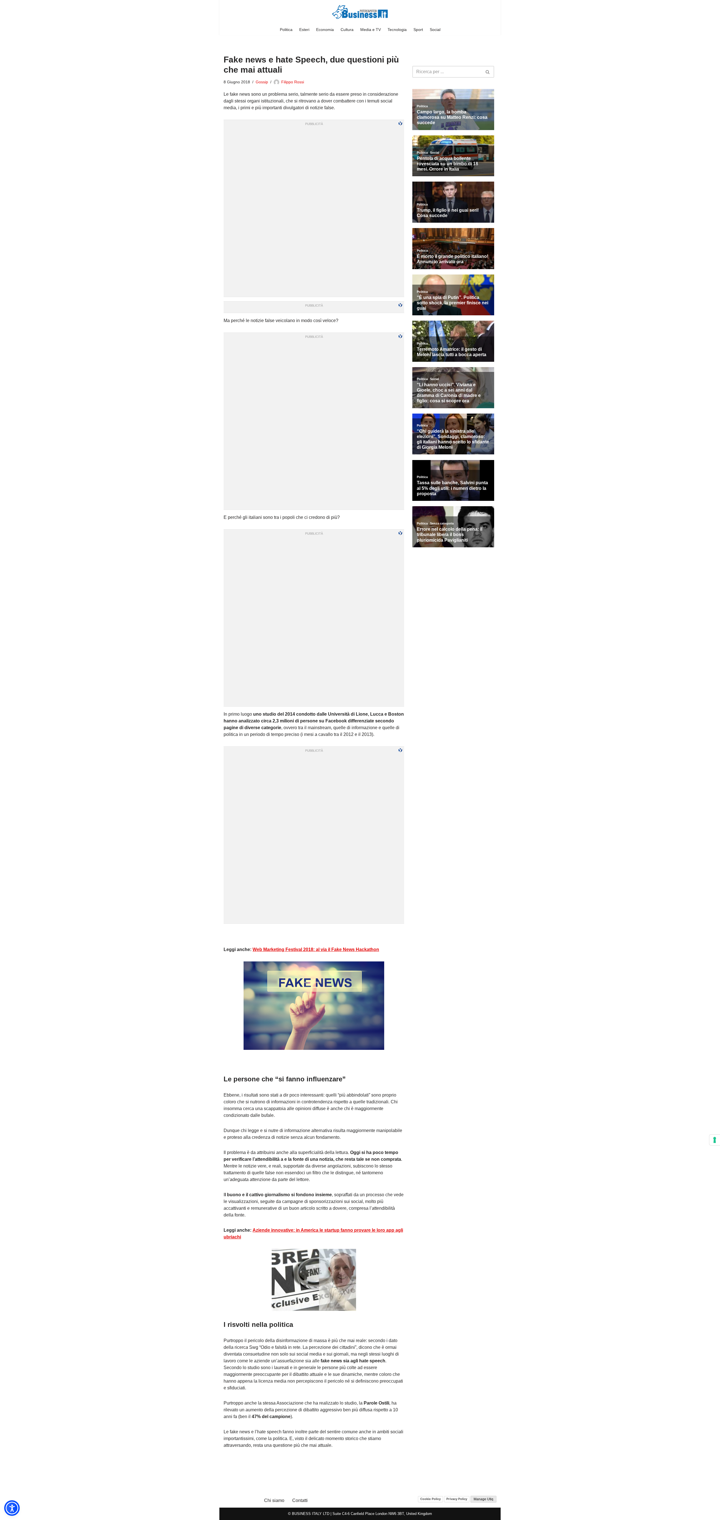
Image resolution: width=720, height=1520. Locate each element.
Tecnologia (397, 29)
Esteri (304, 29)
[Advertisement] (314, 935)
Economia (325, 29)
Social (435, 29)
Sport (418, 29)
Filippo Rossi (292, 82)
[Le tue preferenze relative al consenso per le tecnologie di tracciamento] (714, 1140)
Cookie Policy (430, 1499)
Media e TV (370, 29)
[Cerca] (488, 72)
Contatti (300, 1500)
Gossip (262, 82)
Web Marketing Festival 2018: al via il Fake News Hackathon (316, 949)
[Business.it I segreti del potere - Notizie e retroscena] (360, 12)
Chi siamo (274, 1500)
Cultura (347, 29)
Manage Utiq (483, 1499)
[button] (12, 1508)
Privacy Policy (456, 1499)
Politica (286, 29)
